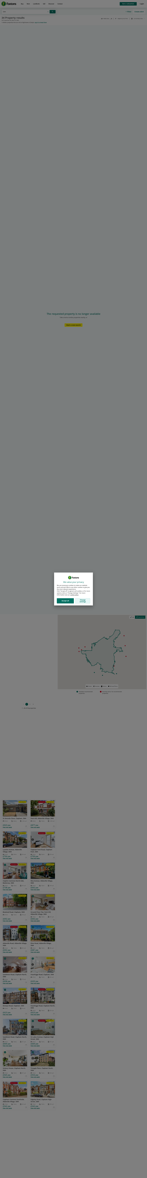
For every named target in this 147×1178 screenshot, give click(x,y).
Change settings (83, 601)
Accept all (65, 601)
